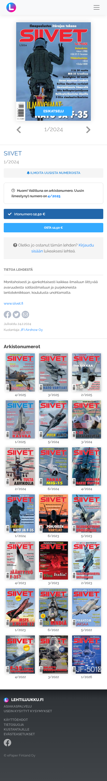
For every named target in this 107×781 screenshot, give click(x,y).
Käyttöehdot (16, 720)
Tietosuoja (14, 725)
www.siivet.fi (13, 303)
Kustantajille (16, 729)
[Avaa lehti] (20, 372)
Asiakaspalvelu (18, 706)
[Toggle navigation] (96, 7)
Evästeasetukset (19, 734)
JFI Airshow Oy (31, 330)
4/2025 (54, 196)
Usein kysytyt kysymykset (28, 711)
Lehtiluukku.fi (27, 699)
